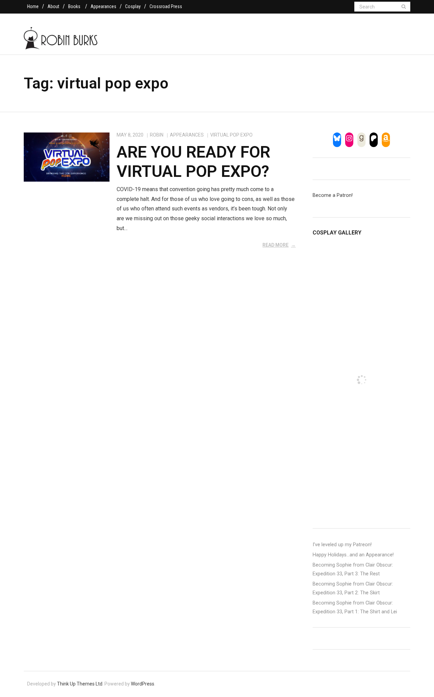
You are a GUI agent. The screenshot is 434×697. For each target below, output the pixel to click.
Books (74, 6)
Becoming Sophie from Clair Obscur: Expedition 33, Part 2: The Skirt (353, 588)
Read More (275, 245)
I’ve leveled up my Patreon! (342, 545)
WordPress (142, 683)
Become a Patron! (333, 195)
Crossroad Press (166, 6)
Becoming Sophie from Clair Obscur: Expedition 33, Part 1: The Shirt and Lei (355, 607)
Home (33, 6)
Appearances (103, 6)
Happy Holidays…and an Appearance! (353, 555)
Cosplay (133, 6)
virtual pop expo (231, 135)
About (53, 6)
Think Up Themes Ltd (79, 683)
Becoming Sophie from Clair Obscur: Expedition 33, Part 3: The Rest (353, 569)
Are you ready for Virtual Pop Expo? (193, 161)
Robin (156, 135)
